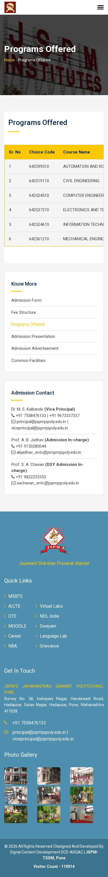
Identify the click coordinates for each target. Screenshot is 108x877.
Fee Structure (23, 312)
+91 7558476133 (29, 722)
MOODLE (17, 626)
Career (14, 636)
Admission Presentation (33, 336)
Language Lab (53, 636)
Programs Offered (28, 324)
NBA (12, 646)
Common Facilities (28, 360)
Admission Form (26, 300)
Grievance (49, 646)
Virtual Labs (51, 606)
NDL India (49, 616)
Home (9, 60)
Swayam (48, 626)
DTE (12, 616)
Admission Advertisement (34, 348)
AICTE (14, 606)
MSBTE (15, 596)
